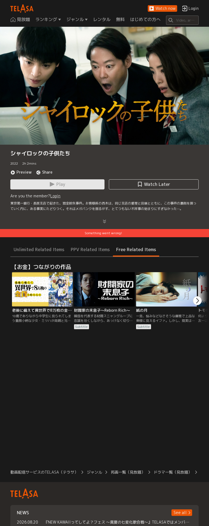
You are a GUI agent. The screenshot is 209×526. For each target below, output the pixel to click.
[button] (162, 8)
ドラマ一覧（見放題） (173, 472)
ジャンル (94, 472)
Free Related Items (136, 249)
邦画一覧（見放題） (128, 472)
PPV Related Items (90, 249)
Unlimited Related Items (39, 249)
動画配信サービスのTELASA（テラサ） (44, 472)
